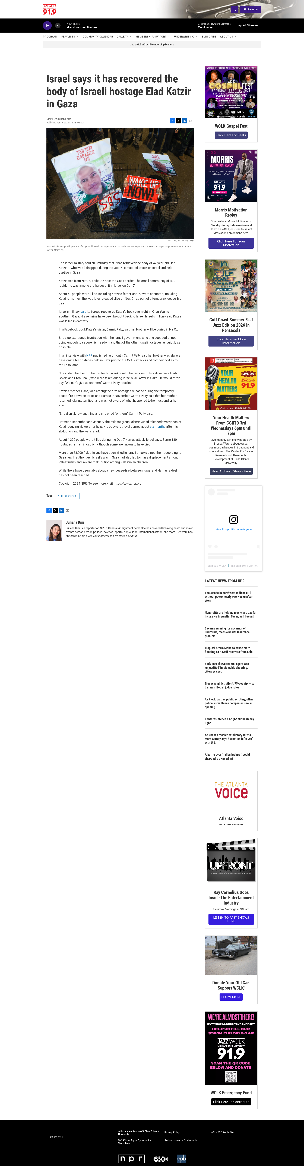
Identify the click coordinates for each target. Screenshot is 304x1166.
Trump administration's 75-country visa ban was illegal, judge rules (229, 685)
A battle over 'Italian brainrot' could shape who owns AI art (227, 756)
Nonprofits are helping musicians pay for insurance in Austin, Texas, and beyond (230, 614)
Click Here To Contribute (231, 1102)
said (83, 311)
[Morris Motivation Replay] (231, 176)
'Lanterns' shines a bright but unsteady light (229, 721)
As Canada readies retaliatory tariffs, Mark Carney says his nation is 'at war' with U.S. (229, 738)
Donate (252, 9)
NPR (89, 355)
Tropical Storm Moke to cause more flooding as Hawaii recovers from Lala (228, 650)
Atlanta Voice (231, 818)
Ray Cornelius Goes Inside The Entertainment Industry (231, 898)
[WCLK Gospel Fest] (231, 92)
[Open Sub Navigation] (77, 36)
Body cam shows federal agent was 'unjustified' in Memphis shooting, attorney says (227, 667)
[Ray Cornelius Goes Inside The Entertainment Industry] (231, 861)
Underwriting (184, 36)
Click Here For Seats (231, 135)
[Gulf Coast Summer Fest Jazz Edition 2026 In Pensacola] (231, 286)
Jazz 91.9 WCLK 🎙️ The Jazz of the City (230, 565)
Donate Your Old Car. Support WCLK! (231, 985)
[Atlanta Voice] (231, 791)
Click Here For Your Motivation (231, 243)
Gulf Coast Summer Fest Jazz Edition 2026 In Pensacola (231, 325)
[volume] (58, 26)
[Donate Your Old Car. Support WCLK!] (231, 955)
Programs (50, 36)
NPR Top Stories (67, 495)
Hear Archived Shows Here (231, 471)
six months (158, 426)
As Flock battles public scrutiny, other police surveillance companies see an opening (229, 703)
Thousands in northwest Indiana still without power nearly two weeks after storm (228, 596)
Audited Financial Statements (180, 1140)
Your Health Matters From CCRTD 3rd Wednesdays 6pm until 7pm (231, 425)
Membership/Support (151, 36)
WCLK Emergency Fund (231, 1092)
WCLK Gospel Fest (231, 126)
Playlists (68, 36)
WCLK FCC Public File (222, 1132)
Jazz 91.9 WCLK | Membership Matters (152, 44)
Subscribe (209, 36)
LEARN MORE (231, 997)
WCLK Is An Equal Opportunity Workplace (134, 1142)
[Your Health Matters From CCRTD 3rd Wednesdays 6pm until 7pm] (231, 383)
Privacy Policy (172, 1132)
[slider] (63, 25)
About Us (226, 36)
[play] (47, 26)
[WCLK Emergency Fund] (231, 1048)
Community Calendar (98, 36)
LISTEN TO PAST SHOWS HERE (231, 919)
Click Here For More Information (231, 341)
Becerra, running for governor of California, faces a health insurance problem (227, 632)
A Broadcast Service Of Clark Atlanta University (138, 1133)
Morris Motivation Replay (231, 212)
